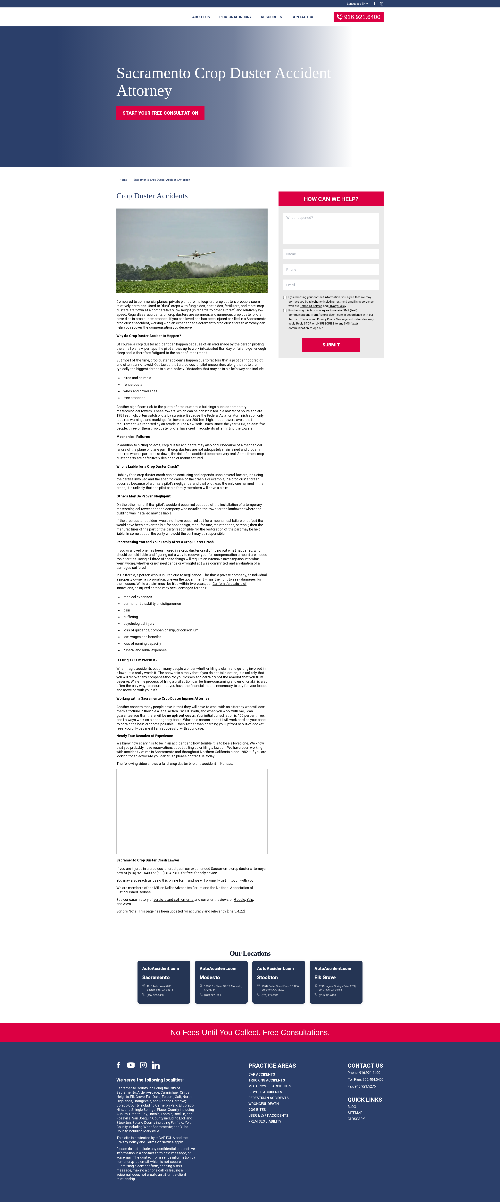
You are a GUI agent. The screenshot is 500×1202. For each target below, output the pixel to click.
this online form (174, 880)
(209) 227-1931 (212, 995)
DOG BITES (257, 1110)
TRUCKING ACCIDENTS (266, 1080)
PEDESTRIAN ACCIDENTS (268, 1098)
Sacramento (156, 977)
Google (239, 899)
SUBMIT (331, 345)
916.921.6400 (362, 17)
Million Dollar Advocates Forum (178, 888)
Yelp (249, 899)
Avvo (127, 904)
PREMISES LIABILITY (264, 1121)
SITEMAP (355, 1113)
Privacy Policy (127, 1142)
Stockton (267, 977)
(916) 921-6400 (155, 995)
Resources (271, 17)
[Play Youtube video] (192, 811)
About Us (201, 17)
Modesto (210, 977)
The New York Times (196, 424)
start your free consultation (160, 113)
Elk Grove (325, 977)
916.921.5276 (365, 1086)
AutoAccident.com (160, 968)
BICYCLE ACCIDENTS (265, 1092)
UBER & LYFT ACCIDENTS (268, 1115)
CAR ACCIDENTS (261, 1074)
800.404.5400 (373, 1079)
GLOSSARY (356, 1119)
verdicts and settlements (174, 899)
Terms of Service (160, 1142)
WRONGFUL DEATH (263, 1104)
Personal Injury (235, 17)
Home (123, 179)
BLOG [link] (352, 1107)
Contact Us (302, 17)
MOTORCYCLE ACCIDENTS (269, 1086)
